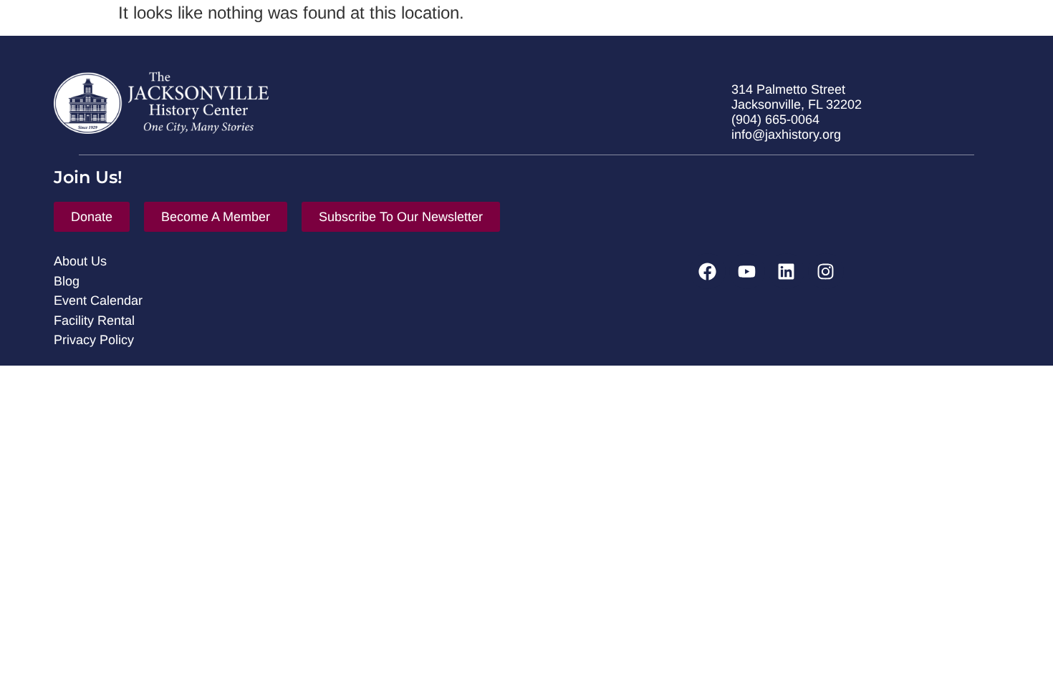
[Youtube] (747, 271)
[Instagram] (826, 271)
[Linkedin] (786, 271)
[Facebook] (708, 271)
